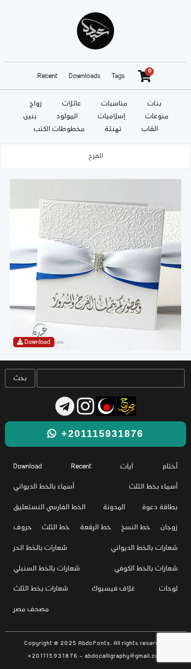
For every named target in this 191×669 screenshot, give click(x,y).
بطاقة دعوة (160, 507)
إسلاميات (111, 116)
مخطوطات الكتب (59, 129)
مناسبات (114, 104)
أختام (170, 466)
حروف (22, 527)
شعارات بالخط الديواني (144, 548)
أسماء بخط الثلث (153, 487)
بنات (154, 104)
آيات (126, 466)
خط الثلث (56, 527)
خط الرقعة (95, 527)
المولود (67, 116)
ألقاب (149, 129)
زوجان (169, 527)
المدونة (114, 507)
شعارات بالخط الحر (40, 548)
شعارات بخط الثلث (40, 589)
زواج (35, 104)
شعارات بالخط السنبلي (46, 569)
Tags (118, 76)
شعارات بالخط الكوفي (146, 569)
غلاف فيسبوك (113, 589)
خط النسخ (135, 527)
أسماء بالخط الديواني (43, 487)
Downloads (84, 76)
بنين (30, 116)
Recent (47, 76)
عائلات (71, 104)
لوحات (168, 589)
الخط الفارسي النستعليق (49, 507)
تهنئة (112, 129)
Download (27, 466)
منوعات (156, 116)
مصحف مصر (31, 609)
